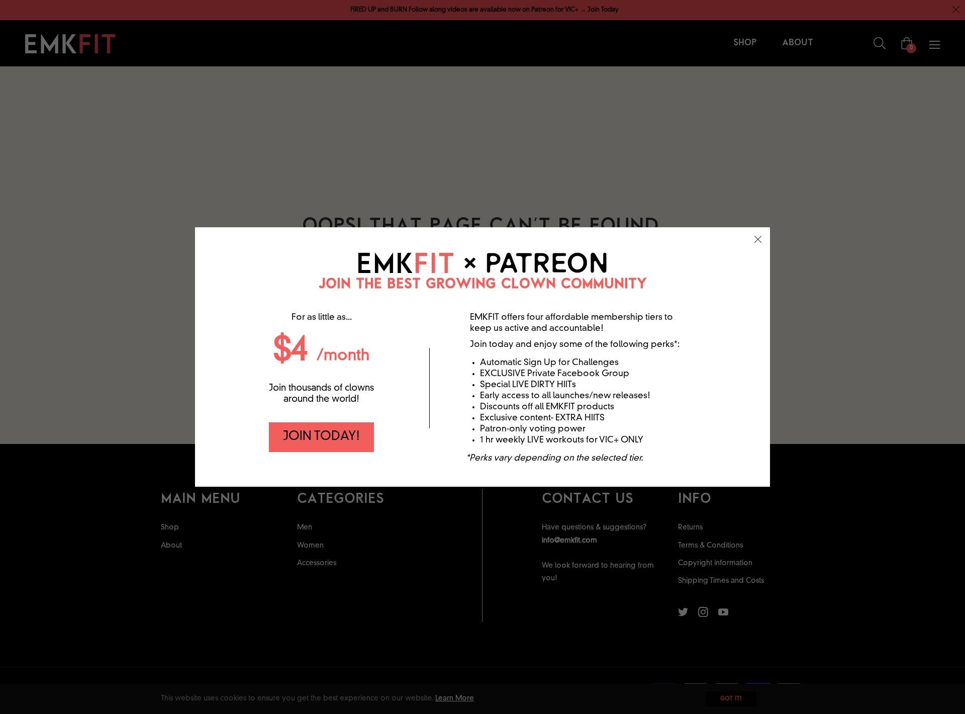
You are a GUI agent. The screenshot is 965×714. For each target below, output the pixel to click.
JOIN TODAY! (321, 437)
